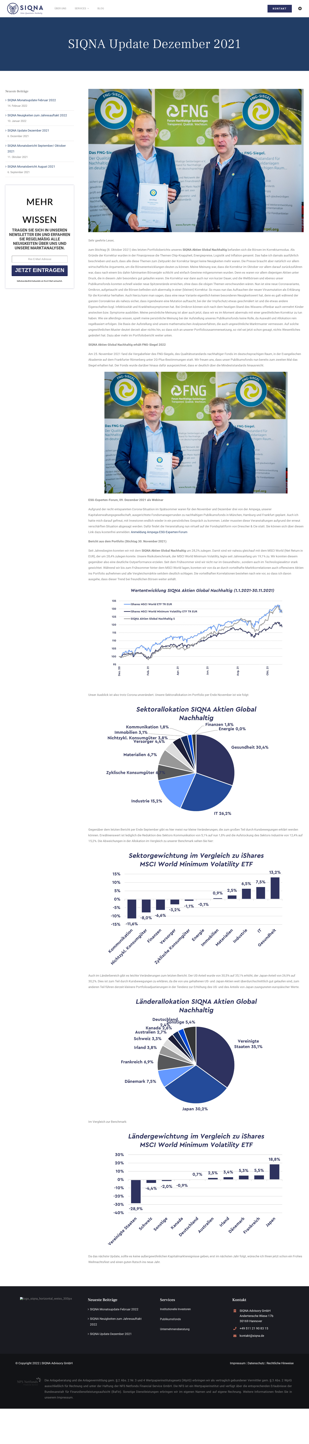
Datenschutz (256, 1363)
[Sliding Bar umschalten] (300, 8)
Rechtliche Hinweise (280, 1363)
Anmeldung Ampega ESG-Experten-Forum (159, 532)
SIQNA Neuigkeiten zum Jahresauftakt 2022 (37, 115)
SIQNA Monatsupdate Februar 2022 (32, 100)
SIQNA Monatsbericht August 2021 (31, 166)
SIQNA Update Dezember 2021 (28, 130)
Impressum (238, 1363)
